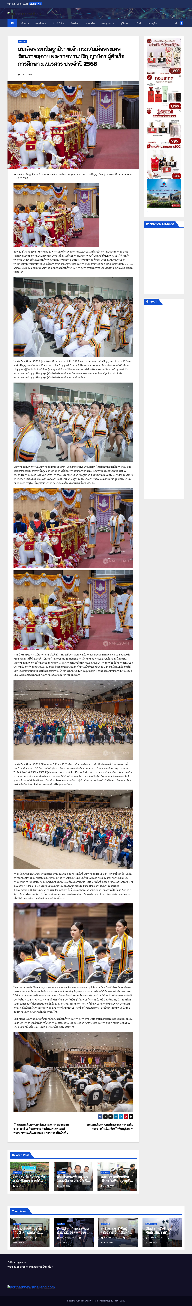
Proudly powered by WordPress (81, 1301)
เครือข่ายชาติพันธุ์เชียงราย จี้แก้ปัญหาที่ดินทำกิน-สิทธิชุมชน (117, 1232)
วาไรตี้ (138, 23)
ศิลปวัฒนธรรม (151, 1224)
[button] (176, 23)
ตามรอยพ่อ (22, 41)
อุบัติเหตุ (124, 23)
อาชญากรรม (107, 23)
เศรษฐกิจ (152, 23)
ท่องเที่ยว (74, 23)
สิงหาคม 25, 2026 (68, 1238)
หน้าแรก (25, 23)
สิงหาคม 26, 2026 (24, 1238)
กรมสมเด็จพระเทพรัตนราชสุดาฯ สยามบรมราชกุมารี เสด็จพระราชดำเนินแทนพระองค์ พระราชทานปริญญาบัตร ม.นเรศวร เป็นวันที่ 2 (41, 1128)
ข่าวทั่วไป (57, 23)
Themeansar (119, 1301)
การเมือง (40, 23)
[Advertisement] (164, 402)
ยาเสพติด (90, 23)
